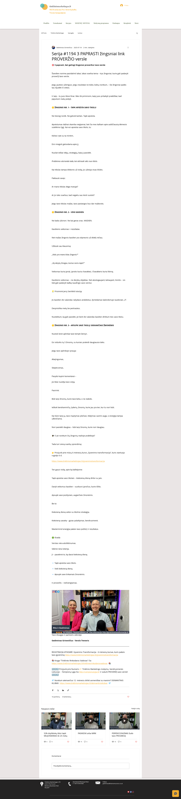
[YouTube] (128, 792)
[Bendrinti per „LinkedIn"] (63, 690)
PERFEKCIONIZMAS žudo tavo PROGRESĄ (122, 734)
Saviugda (71, 33)
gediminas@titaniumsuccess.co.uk (113, 783)
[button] (137, 33)
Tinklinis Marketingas (57, 33)
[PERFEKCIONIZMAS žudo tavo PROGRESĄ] (124, 720)
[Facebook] (131, 792)
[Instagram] (133, 792)
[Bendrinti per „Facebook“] (53, 690)
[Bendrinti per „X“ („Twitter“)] (58, 690)
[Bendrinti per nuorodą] (68, 690)
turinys (80, 33)
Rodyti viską (135, 709)
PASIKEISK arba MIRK (87, 733)
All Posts (44, 33)
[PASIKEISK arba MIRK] (90, 720)
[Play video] (90, 612)
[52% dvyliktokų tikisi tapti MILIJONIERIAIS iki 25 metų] (56, 720)
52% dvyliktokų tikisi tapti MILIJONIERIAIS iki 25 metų (55, 734)
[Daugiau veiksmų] (128, 47)
